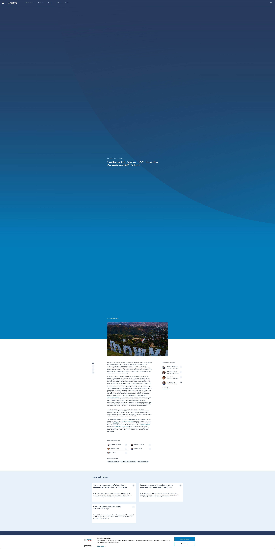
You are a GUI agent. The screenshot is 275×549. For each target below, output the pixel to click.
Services (40, 2)
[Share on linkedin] (93, 363)
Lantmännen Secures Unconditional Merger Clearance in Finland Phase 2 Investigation (156, 487)
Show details (100, 546)
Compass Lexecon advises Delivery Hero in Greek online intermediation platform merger (110, 487)
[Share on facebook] (93, 366)
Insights (58, 2)
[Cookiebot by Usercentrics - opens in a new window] (87, 546)
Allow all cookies (184, 539)
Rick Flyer (118, 426)
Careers (67, 2)
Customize (183, 543)
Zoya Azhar (116, 422)
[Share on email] (93, 369)
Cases (49, 2)
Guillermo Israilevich (113, 397)
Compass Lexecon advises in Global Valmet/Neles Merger (107, 508)
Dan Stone (125, 426)
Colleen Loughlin (145, 424)
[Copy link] (93, 372)
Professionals (30, 2)
